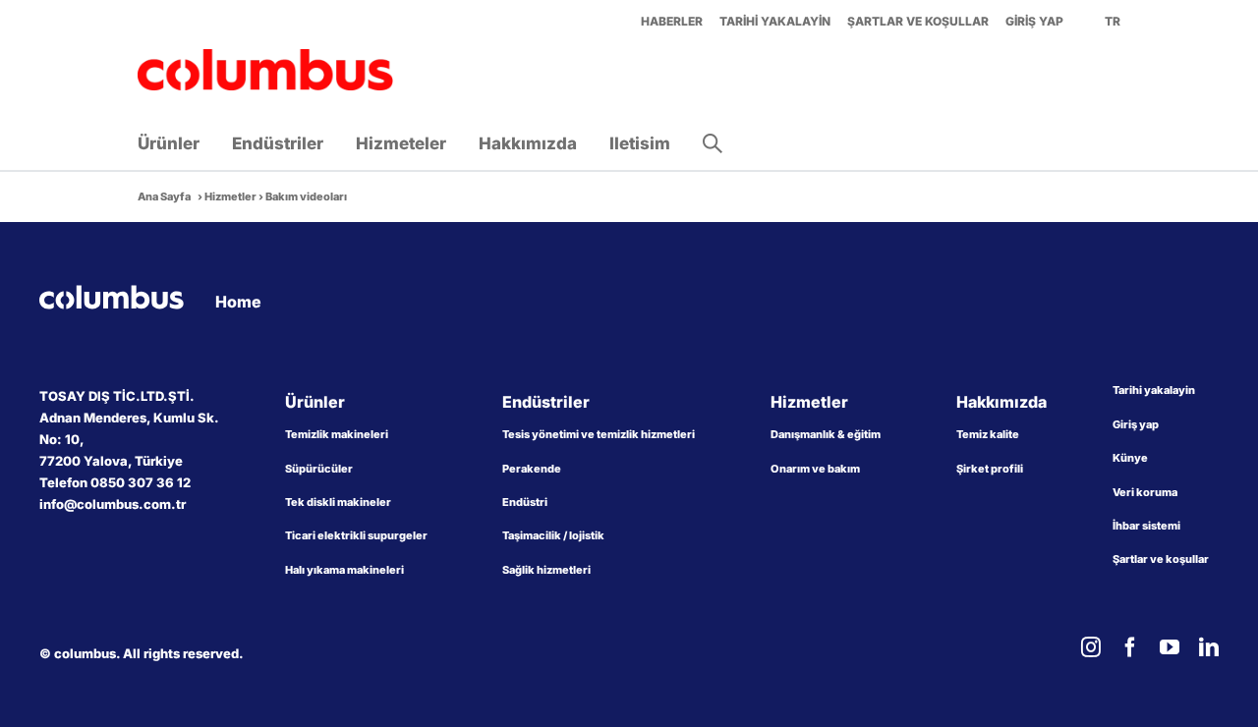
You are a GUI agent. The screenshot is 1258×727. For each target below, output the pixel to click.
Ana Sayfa (164, 196)
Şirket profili (989, 468)
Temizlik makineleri (336, 434)
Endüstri (524, 502)
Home (238, 301)
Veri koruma (1145, 492)
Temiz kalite (987, 434)
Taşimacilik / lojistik (553, 535)
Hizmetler (230, 196)
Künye (1130, 458)
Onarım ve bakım (815, 468)
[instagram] (1091, 647)
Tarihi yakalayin (1154, 390)
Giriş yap (1136, 424)
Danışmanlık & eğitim (826, 434)
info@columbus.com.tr (112, 504)
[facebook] (1130, 647)
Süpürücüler (319, 468)
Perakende (531, 468)
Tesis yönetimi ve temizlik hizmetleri (598, 434)
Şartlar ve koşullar (1161, 559)
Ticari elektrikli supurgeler (356, 535)
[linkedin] (1209, 647)
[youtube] (1169, 647)
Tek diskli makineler (338, 502)
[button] (712, 143)
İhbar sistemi (1146, 525)
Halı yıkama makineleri (344, 570)
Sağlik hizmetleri (546, 570)
